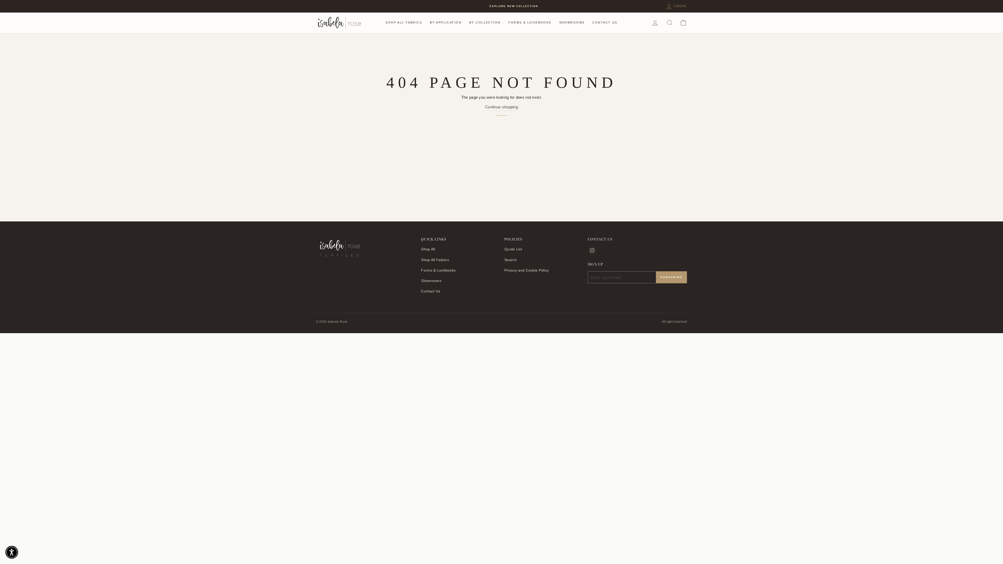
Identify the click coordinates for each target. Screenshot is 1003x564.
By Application (446, 22)
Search (510, 260)
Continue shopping (501, 107)
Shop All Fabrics (404, 22)
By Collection (484, 22)
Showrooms (572, 22)
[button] (11, 552)
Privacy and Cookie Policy (526, 270)
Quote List (513, 249)
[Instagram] (592, 250)
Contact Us (604, 22)
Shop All (428, 249)
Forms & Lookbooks (529, 22)
